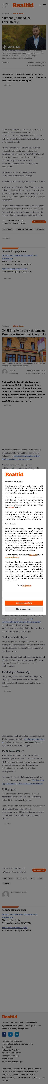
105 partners (26, 586)
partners (11, 507)
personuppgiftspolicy (12, 557)
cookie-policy (33, 555)
